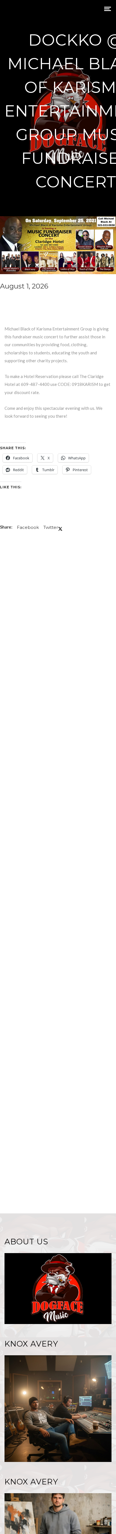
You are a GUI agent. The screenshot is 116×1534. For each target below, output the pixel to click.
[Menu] (107, 8)
